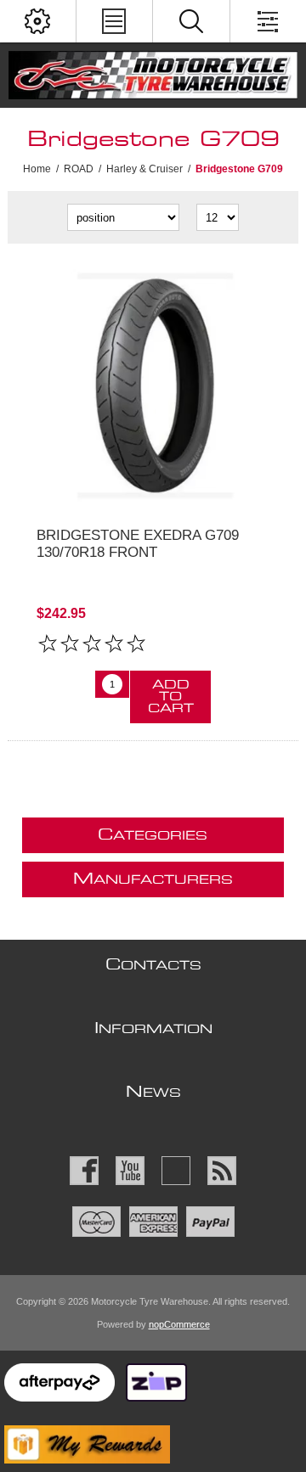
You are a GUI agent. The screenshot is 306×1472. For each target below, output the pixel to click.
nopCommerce (179, 1324)
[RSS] (221, 1170)
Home (37, 169)
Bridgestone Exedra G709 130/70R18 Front (138, 543)
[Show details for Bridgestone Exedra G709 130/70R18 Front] (153, 385)
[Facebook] (84, 1170)
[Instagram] (176, 1170)
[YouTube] (130, 1170)
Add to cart (171, 697)
